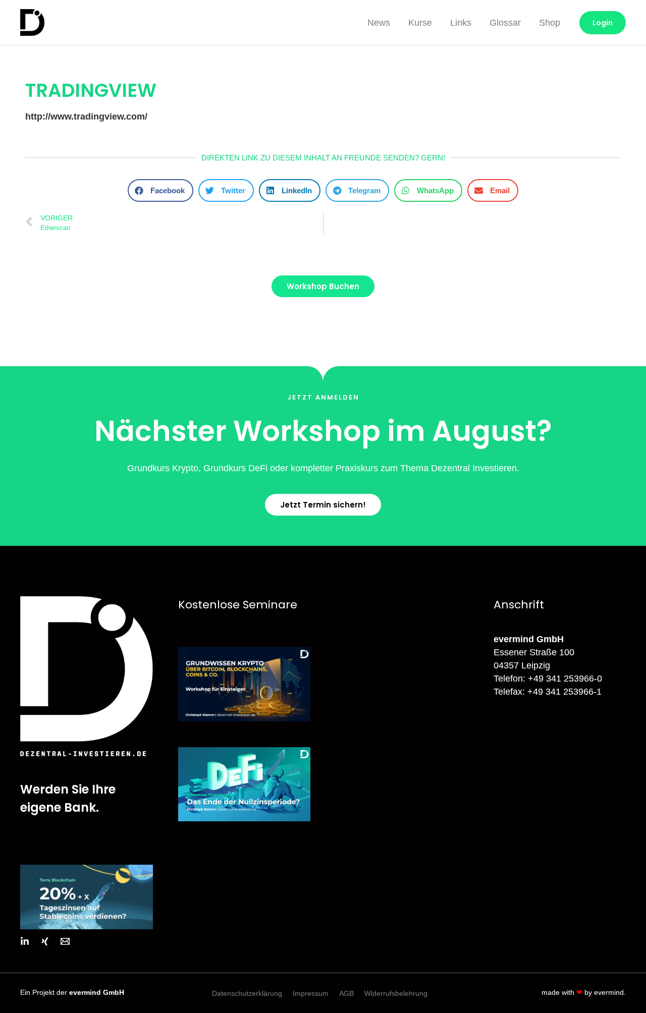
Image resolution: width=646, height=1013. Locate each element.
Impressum (311, 993)
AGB (346, 993)
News (378, 23)
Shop (549, 23)
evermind (609, 992)
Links (460, 23)
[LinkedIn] (24, 941)
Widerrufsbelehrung (395, 993)
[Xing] (44, 941)
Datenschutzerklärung (247, 993)
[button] (160, 190)
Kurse (420, 23)
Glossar (505, 23)
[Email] (65, 941)
